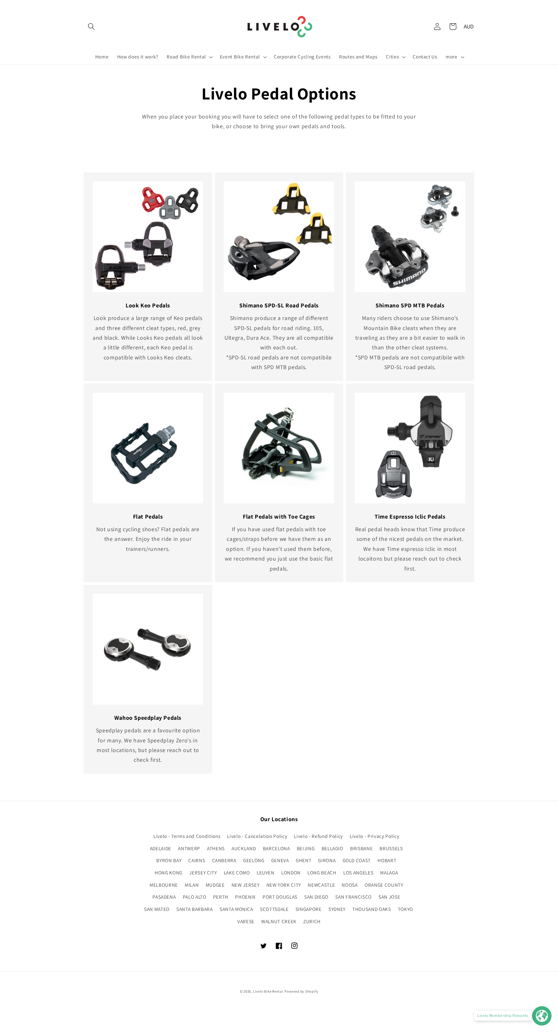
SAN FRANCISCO (353, 896)
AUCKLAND (244, 848)
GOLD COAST (357, 860)
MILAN (192, 885)
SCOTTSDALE (274, 909)
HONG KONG (168, 872)
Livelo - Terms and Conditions (186, 836)
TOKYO (405, 909)
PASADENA (164, 896)
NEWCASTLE (321, 885)
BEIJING (306, 848)
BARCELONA (276, 848)
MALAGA (389, 872)
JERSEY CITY (203, 872)
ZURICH (312, 921)
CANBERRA (224, 860)
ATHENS (216, 848)
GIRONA (327, 860)
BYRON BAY (168, 860)
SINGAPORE (308, 909)
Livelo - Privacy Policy (374, 836)
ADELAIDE (160, 848)
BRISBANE (361, 848)
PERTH (220, 896)
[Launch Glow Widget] (542, 1016)
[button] (91, 26)
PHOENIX (245, 896)
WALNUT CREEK (278, 921)
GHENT (303, 860)
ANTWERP (189, 848)
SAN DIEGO (316, 896)
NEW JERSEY (246, 885)
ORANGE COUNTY (384, 885)
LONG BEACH (321, 872)
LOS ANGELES (358, 872)
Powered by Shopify (301, 991)
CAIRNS (196, 860)
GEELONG (253, 860)
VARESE (245, 921)
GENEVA (280, 860)
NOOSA (349, 885)
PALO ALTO (194, 896)
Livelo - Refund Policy (318, 836)
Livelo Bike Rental (268, 991)
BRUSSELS (391, 848)
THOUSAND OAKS (371, 909)
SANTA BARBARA (194, 909)
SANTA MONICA (236, 909)
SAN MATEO (157, 909)
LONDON (291, 872)
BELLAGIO (332, 848)
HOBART (386, 860)
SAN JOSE (389, 896)
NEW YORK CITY (283, 885)
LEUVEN (265, 872)
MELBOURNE (164, 885)
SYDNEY (337, 909)
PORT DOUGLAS (280, 896)
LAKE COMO (237, 872)
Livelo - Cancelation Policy (257, 836)
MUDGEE (215, 885)
